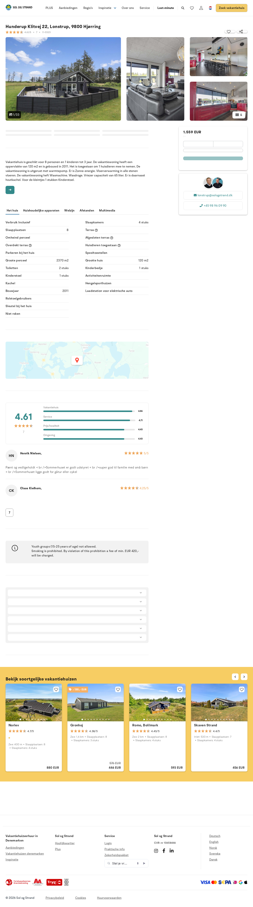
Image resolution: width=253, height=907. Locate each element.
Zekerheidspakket (116, 855)
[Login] (201, 8)
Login (108, 843)
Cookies (80, 898)
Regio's (88, 8)
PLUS (49, 8)
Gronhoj (76, 725)
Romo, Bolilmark (145, 725)
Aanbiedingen (68, 8)
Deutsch (214, 836)
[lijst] (192, 8)
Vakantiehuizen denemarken (25, 854)
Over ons (128, 8)
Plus (58, 849)
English (214, 842)
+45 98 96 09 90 (215, 206)
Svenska (214, 854)
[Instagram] (156, 851)
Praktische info (114, 849)
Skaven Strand (205, 725)
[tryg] (55, 885)
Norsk (213, 848)
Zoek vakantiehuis (231, 8)
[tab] (20, 719)
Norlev (14, 725)
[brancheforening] (18, 885)
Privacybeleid (55, 898)
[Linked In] (172, 851)
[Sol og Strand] (19, 8)
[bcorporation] (67, 885)
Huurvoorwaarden (109, 898)
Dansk (213, 860)
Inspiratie (12, 860)
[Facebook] (163, 851)
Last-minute (165, 8)
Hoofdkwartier (65, 843)
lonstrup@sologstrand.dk (215, 195)
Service (145, 8)
